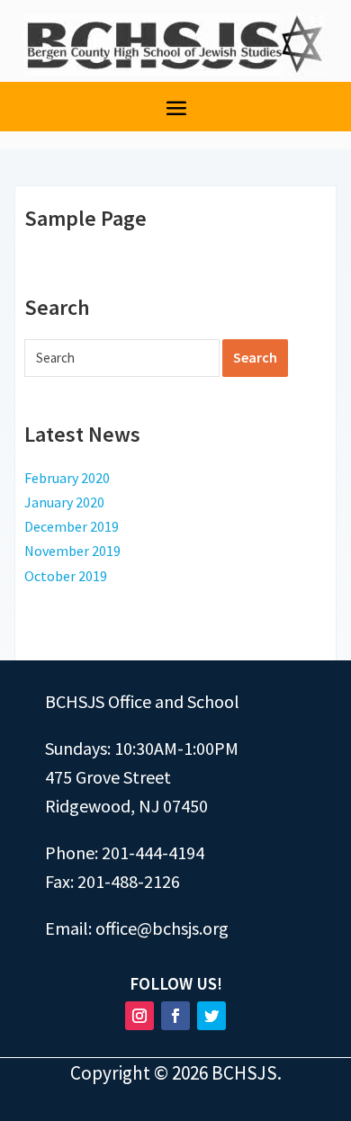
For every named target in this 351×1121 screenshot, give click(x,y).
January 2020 (64, 502)
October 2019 (65, 576)
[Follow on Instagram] (139, 1015)
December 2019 (71, 526)
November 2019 (72, 551)
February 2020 (67, 478)
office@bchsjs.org (162, 928)
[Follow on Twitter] (211, 1015)
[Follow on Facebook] (175, 1015)
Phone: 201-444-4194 (124, 852)
